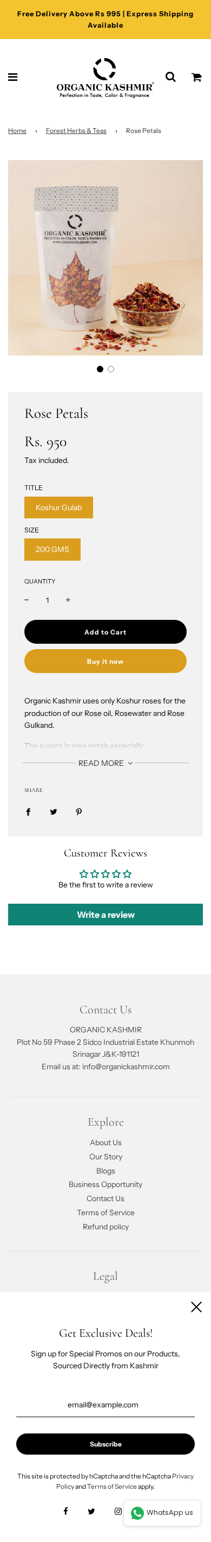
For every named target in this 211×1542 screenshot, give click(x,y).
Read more (102, 763)
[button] (100, 369)
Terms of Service (106, 1212)
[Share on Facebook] (28, 811)
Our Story (105, 1157)
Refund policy (106, 1227)
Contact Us (105, 1198)
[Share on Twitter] (53, 811)
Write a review (106, 914)
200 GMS (52, 549)
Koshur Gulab (59, 507)
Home (17, 130)
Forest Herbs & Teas (76, 130)
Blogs (105, 1171)
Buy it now (105, 661)
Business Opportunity (105, 1184)
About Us (106, 1142)
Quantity (39, 581)
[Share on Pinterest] (79, 811)
